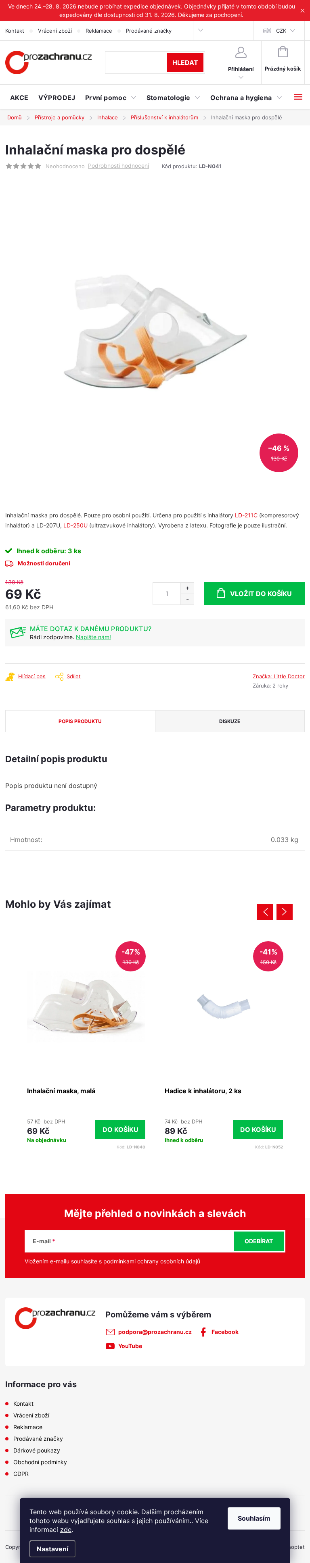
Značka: (279, 676)
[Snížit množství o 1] (187, 599)
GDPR (21, 1473)
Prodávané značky (149, 30)
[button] (86, 1129)
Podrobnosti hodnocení (118, 166)
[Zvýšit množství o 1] (187, 588)
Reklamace (99, 30)
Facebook (225, 1331)
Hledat (185, 62)
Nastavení (52, 1549)
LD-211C (247, 515)
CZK (281, 30)
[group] (86, 1044)
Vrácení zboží (55, 30)
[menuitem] (19, 97)
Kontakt (14, 30)
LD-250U (75, 525)
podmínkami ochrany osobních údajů (151, 1261)
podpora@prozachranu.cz (155, 1331)
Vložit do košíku (261, 594)
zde (65, 1529)
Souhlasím (254, 1518)
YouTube (130, 1345)
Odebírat (259, 1241)
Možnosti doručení (44, 563)
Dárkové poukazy (36, 1450)
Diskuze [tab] (229, 721)
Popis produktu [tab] (80, 721)
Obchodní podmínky (40, 1462)
